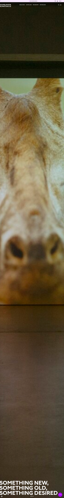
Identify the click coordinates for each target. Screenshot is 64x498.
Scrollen (32, 496)
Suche (58, 4)
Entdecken (43, 4)
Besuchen (22, 4)
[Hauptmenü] (60, 5)
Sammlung (29, 4)
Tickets (60, 494)
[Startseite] (5, 5)
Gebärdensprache (57, 1)
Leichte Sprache (55, 1)
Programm (36, 4)
